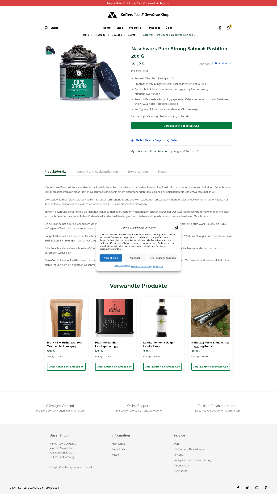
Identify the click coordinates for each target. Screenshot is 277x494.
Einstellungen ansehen (163, 258)
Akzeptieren (111, 258)
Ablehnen (135, 258)
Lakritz (131, 34)
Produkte (100, 34)
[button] (175, 227)
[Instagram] (256, 487)
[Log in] (220, 28)
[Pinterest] (265, 487)
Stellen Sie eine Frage (148, 140)
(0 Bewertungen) (222, 63)
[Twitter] (247, 487)
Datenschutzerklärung (141, 266)
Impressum (158, 266)
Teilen (174, 140)
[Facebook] (238, 487)
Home (85, 34)
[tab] (55, 171)
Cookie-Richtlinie (122, 265)
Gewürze (117, 34)
